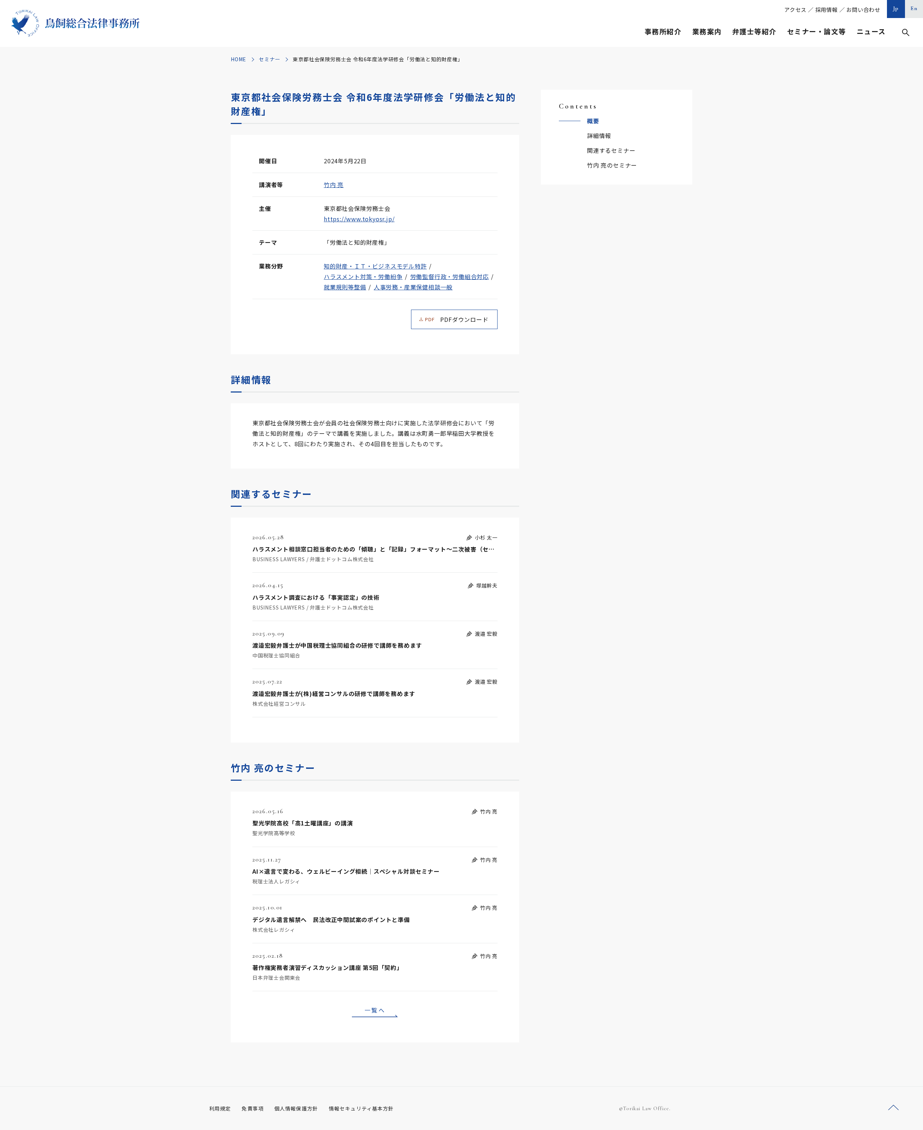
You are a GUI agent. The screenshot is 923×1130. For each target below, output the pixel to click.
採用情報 (826, 9)
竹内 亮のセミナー (612, 165)
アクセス (795, 9)
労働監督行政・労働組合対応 (449, 276)
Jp (896, 8)
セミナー (269, 59)
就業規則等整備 (345, 287)
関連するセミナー (611, 150)
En (914, 8)
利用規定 (220, 1108)
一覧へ (375, 1010)
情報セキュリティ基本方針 (361, 1108)
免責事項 (252, 1108)
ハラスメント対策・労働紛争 (363, 276)
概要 (593, 120)
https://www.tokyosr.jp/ (359, 218)
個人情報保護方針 (296, 1108)
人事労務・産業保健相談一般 (413, 287)
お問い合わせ (863, 9)
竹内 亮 (334, 184)
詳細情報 (599, 135)
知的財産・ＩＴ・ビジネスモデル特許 (375, 266)
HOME (238, 59)
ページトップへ (893, 1107)
